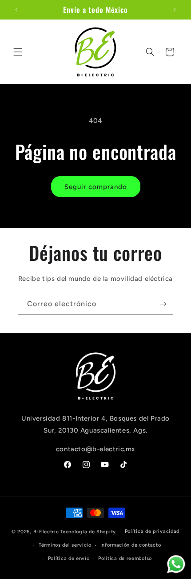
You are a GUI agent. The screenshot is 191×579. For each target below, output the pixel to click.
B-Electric (46, 532)
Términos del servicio (65, 545)
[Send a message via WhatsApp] (176, 564)
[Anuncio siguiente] (174, 10)
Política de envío (69, 558)
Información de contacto (130, 545)
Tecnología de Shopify (88, 532)
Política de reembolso (125, 558)
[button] (18, 52)
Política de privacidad (152, 531)
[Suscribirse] (163, 304)
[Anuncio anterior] (16, 10)
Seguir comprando (95, 187)
